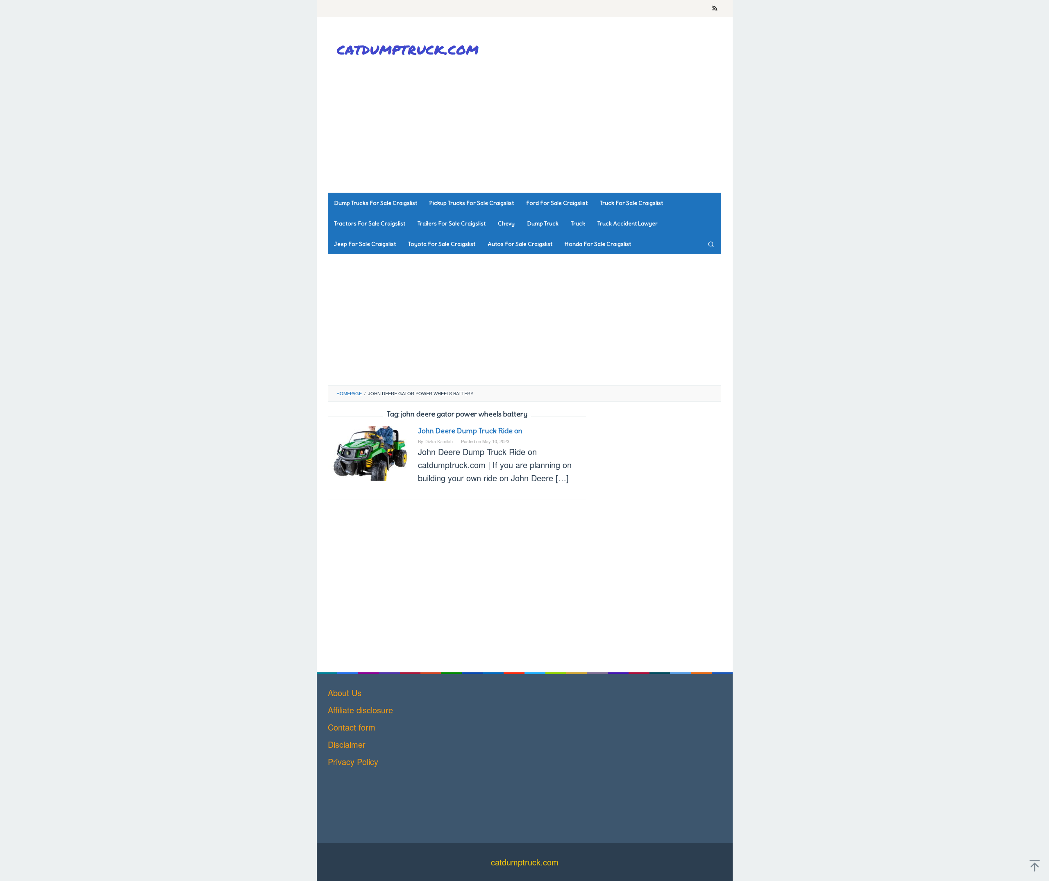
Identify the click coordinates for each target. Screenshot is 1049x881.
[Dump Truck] (410, 49)
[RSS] (714, 8)
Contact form (351, 727)
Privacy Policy (353, 761)
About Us (344, 693)
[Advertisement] (571, 127)
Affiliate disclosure (360, 710)
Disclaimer (347, 744)
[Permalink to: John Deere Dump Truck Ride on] (369, 452)
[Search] (711, 244)
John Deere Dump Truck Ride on (470, 430)
